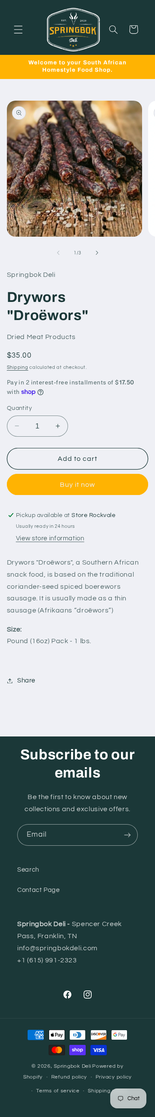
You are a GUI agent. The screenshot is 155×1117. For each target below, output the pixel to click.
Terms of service (58, 1090)
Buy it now (78, 484)
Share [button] (26, 680)
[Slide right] (96, 252)
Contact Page (38, 890)
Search (28, 869)
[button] (18, 29)
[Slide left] (58, 252)
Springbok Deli (72, 1066)
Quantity (19, 408)
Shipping (17, 367)
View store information (50, 538)
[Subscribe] (127, 834)
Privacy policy (114, 1077)
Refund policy (69, 1077)
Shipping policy (107, 1090)
